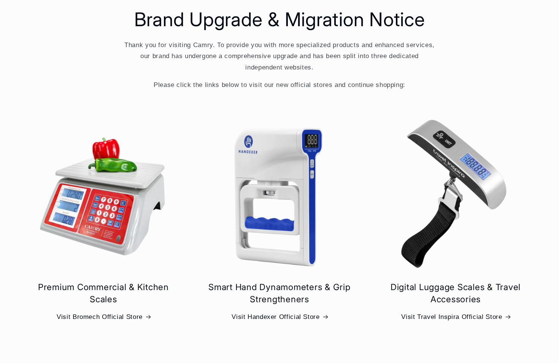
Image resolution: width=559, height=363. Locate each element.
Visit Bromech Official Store (100, 316)
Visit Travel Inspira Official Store (451, 316)
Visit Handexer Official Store (275, 316)
